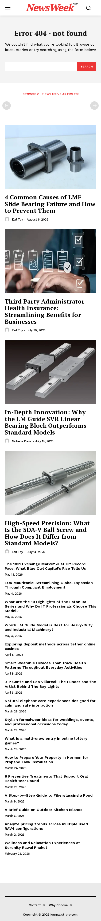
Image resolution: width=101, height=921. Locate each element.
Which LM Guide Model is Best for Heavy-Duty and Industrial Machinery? (49, 627)
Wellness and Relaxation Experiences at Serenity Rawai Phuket (42, 845)
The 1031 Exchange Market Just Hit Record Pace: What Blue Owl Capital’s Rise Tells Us (45, 566)
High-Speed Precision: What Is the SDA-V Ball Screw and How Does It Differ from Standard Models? (47, 533)
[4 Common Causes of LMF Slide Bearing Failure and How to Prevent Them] (50, 157)
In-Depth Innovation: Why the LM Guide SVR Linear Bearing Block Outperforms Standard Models (45, 422)
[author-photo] (8, 219)
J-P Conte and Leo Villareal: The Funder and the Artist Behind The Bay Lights (50, 684)
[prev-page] (6, 105)
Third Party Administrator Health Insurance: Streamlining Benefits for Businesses (44, 311)
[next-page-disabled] (94, 105)
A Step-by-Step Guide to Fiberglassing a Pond (49, 795)
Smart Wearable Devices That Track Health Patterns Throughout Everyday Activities (45, 665)
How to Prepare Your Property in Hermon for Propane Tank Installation (46, 759)
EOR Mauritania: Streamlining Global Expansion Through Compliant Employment (49, 585)
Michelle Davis (21, 441)
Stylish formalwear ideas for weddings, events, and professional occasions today (49, 721)
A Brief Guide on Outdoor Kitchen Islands (43, 809)
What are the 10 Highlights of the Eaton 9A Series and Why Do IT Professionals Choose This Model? (50, 606)
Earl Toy (17, 219)
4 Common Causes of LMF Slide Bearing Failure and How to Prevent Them (50, 203)
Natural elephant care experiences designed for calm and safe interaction (50, 703)
